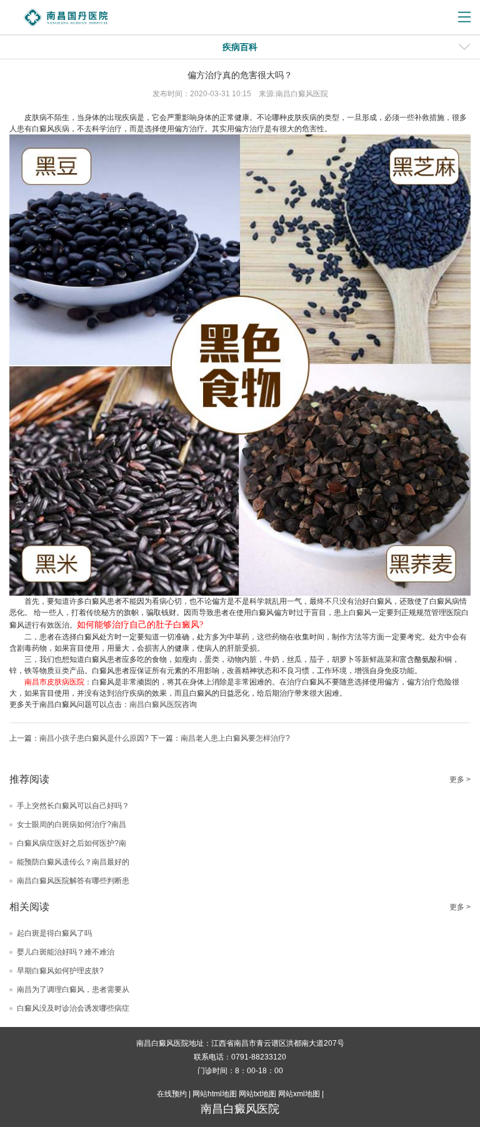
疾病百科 (240, 47)
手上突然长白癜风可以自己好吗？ (73, 805)
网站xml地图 (299, 1093)
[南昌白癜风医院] (88, 17)
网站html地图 (214, 1093)
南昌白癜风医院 (155, 704)
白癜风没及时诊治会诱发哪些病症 (73, 1008)
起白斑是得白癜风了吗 (54, 933)
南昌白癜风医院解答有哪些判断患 (73, 880)
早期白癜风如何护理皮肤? (60, 970)
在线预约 (172, 1093)
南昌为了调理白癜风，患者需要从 (73, 989)
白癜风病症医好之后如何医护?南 (71, 843)
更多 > (460, 779)
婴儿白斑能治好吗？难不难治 (65, 952)
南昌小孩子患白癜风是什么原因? (94, 738)
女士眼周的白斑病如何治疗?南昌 (71, 824)
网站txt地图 (257, 1093)
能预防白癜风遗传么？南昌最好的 (73, 862)
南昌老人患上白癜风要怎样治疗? (235, 738)
